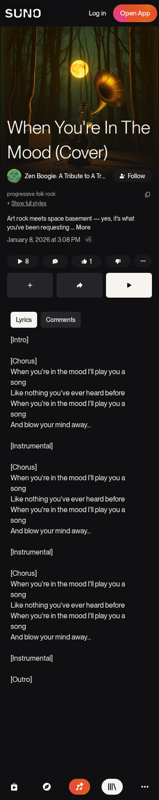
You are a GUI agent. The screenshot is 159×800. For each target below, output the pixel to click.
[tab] (24, 320)
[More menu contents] (143, 261)
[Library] (112, 787)
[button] (79, 106)
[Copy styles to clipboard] (147, 194)
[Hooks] (14, 787)
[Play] (129, 285)
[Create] (79, 787)
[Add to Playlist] (30, 285)
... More (81, 227)
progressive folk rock (31, 194)
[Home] (46, 787)
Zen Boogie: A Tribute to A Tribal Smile (64, 176)
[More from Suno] (144, 786)
